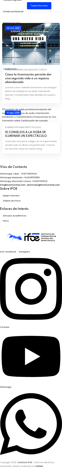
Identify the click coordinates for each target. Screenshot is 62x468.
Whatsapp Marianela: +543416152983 (20, 177)
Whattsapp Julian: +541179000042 (18, 173)
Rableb (39, 466)
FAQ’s (6, 220)
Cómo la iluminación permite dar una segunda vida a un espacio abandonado (28, 78)
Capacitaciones (39, 6)
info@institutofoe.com (13, 184)
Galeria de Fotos (12, 200)
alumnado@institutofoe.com (43, 184)
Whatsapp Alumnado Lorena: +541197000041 (23, 181)
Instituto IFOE (25, 462)
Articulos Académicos (14, 215)
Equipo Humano (11, 195)
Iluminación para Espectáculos (23, 127)
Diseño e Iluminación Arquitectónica (26, 69)
